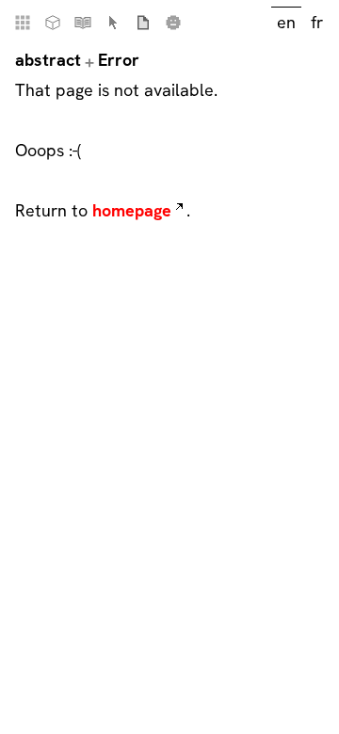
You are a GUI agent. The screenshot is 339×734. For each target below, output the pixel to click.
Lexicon (113, 23)
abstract (48, 60)
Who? (173, 23)
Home (23, 23)
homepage (131, 210)
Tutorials (83, 23)
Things (53, 23)
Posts (143, 23)
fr (317, 22)
